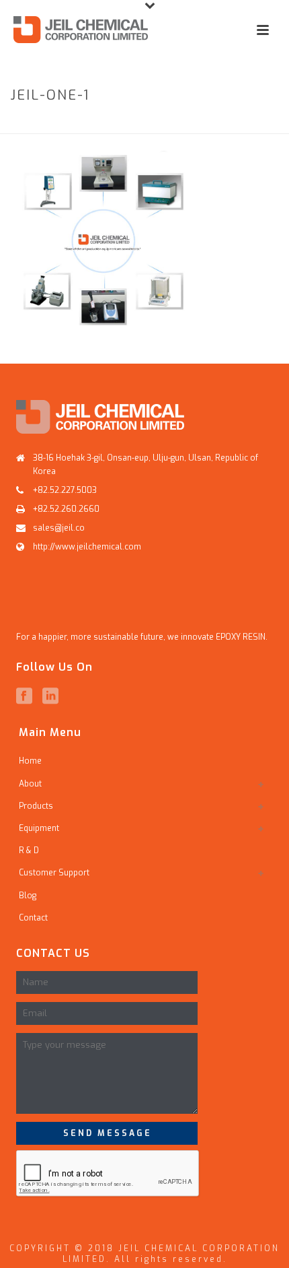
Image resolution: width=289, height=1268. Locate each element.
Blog (27, 895)
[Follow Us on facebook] (24, 696)
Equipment (67, 124)
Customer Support (54, 872)
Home (22, 124)
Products (36, 806)
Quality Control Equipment (163, 124)
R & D (29, 850)
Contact (33, 917)
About (30, 783)
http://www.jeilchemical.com (87, 546)
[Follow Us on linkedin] (50, 696)
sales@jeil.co (59, 528)
